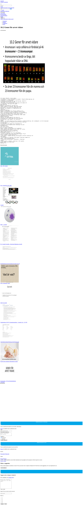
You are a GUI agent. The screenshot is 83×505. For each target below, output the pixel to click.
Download (2, 382)
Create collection (4, 440)
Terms (5, 461)
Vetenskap (5, 21)
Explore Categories (4, 2)
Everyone (4, 437)
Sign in (1, 428)
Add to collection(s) (4, 19)
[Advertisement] (36, 33)
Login (1, 6)
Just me (3, 438)
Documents (2, 453)
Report (1, 458)
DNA (4, 24)
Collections (7, 11)
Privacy (2, 461)
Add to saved (10, 19)
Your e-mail (2, 489)
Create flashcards (11, 7)
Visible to (2, 436)
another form (11, 477)
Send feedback (3, 467)
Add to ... (2, 17)
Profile (1, 16)
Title (1, 429)
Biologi (4, 22)
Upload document (4, 7)
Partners (4, 458)
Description (4, 432)
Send (5, 503)
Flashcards (2, 11)
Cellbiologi (5, 23)
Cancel (2, 503)
